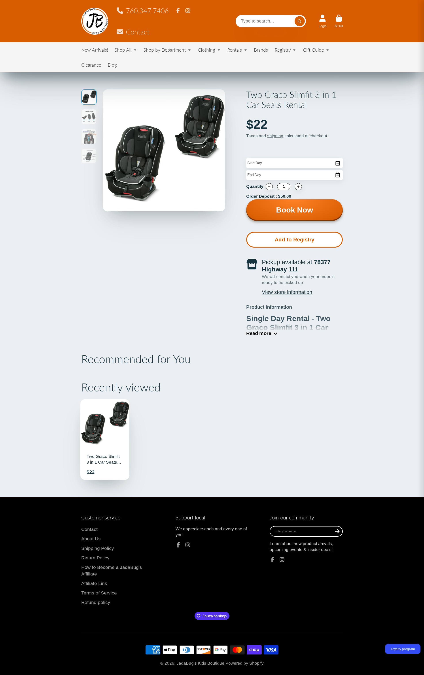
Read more (258, 333)
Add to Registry (294, 240)
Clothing (206, 50)
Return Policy (95, 557)
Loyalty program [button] (403, 649)
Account (322, 21)
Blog (112, 65)
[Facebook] (178, 10)
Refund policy (95, 602)
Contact (137, 32)
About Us (91, 538)
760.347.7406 (147, 11)
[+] (298, 186)
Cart (339, 21)
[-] (269, 186)
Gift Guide (313, 50)
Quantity (254, 186)
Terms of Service (99, 592)
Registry (283, 50)
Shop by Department (165, 50)
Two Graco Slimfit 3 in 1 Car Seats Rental (105, 439)
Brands (261, 50)
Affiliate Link (94, 583)
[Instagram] (187, 10)
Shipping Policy (97, 548)
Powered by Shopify (244, 663)
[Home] (94, 21)
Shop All (123, 50)
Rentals (234, 50)
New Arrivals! (94, 50)
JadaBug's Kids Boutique (200, 663)
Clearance (91, 65)
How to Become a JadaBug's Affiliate (111, 570)
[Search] (300, 21)
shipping (275, 135)
